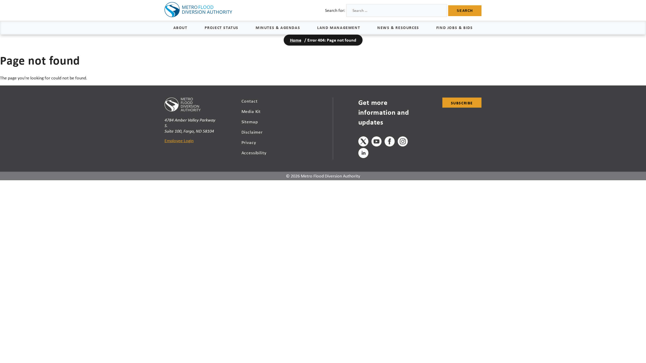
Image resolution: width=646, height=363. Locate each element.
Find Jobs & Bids (454, 27)
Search (465, 11)
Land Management (338, 27)
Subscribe (462, 103)
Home (295, 40)
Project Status (221, 27)
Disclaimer (252, 132)
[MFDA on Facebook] (390, 142)
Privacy (248, 142)
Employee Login (179, 141)
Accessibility (253, 153)
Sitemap (249, 122)
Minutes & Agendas (278, 27)
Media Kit (251, 111)
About (180, 27)
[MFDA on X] (363, 142)
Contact (249, 101)
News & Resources (398, 27)
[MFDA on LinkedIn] (363, 154)
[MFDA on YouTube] (376, 142)
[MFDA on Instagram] (403, 142)
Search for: (335, 10)
